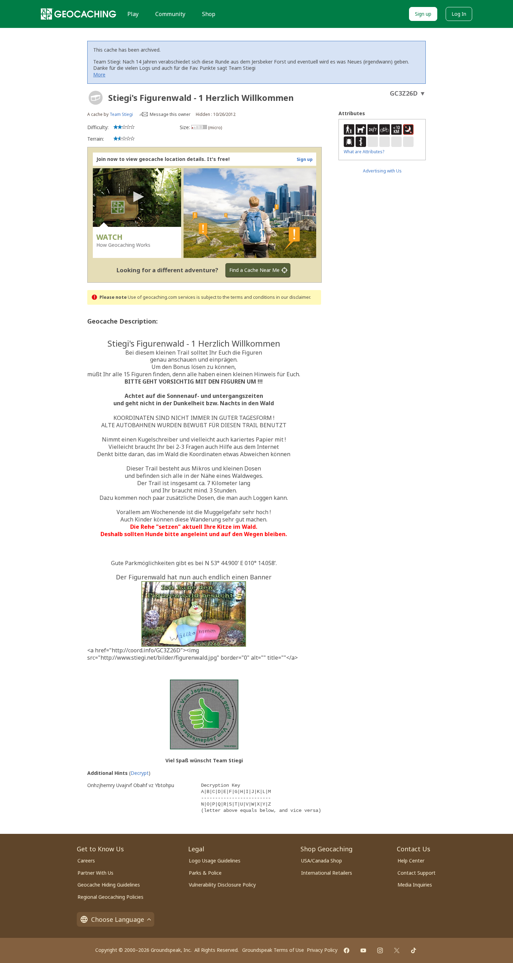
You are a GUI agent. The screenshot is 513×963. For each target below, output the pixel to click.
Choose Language (117, 919)
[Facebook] (346, 950)
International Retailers (326, 872)
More (99, 74)
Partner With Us (95, 872)
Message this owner (170, 114)
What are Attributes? (364, 152)
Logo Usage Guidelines (214, 860)
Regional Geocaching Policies (110, 897)
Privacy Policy (322, 950)
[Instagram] (380, 950)
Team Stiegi (121, 114)
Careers (86, 860)
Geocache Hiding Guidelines (108, 884)
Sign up (423, 13)
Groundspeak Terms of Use (273, 950)
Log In (459, 13)
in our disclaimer (293, 297)
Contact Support (416, 872)
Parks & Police (205, 872)
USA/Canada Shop (321, 860)
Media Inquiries (414, 884)
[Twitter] (397, 950)
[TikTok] (413, 950)
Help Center (410, 860)
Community (170, 14)
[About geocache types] (95, 97)
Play (133, 14)
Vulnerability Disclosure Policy (222, 884)
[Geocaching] (78, 14)
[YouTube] (363, 950)
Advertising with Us (382, 171)
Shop (208, 14)
